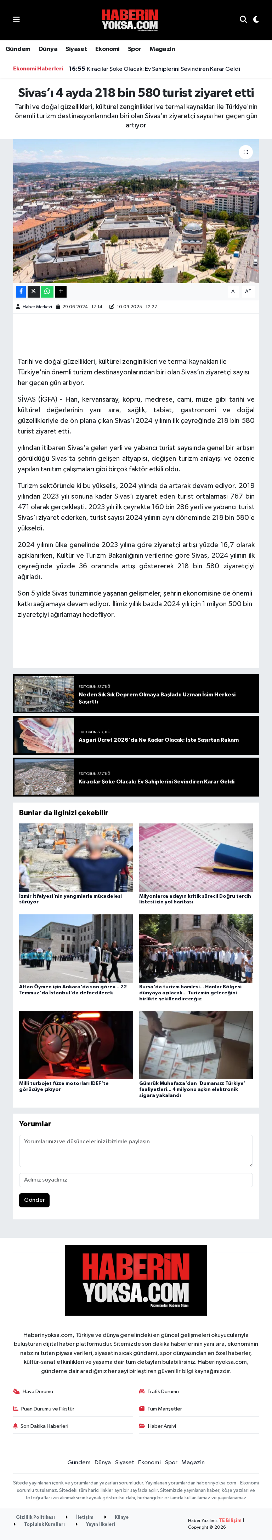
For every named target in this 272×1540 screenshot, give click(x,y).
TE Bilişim (230, 1520)
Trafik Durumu (163, 1391)
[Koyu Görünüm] (253, 20)
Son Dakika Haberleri (44, 1426)
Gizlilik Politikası (35, 1517)
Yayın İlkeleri (100, 1524)
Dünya (48, 49)
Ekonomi (107, 49)
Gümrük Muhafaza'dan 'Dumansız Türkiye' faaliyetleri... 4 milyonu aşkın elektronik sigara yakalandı (192, 1089)
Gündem (17, 49)
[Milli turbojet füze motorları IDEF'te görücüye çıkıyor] (76, 1045)
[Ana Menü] (16, 20)
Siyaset (76, 49)
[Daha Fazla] (61, 292)
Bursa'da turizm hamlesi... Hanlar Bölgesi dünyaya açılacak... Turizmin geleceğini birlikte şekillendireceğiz (190, 992)
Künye (121, 1517)
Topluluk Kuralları (44, 1524)
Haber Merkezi (37, 307)
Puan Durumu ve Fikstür (47, 1409)
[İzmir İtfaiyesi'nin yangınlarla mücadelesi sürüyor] (76, 858)
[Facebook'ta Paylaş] (21, 292)
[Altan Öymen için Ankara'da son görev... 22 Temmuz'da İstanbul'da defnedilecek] (76, 948)
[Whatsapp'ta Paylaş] (47, 292)
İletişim (84, 1517)
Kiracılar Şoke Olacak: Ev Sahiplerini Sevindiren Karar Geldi (154, 69)
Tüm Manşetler (164, 1409)
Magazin (162, 49)
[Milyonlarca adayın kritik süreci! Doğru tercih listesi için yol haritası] (196, 858)
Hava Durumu (38, 1391)
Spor (134, 49)
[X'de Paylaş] (34, 292)
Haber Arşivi (162, 1426)
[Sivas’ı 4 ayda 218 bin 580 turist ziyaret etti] (136, 211)
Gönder (34, 1200)
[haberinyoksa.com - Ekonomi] (130, 20)
